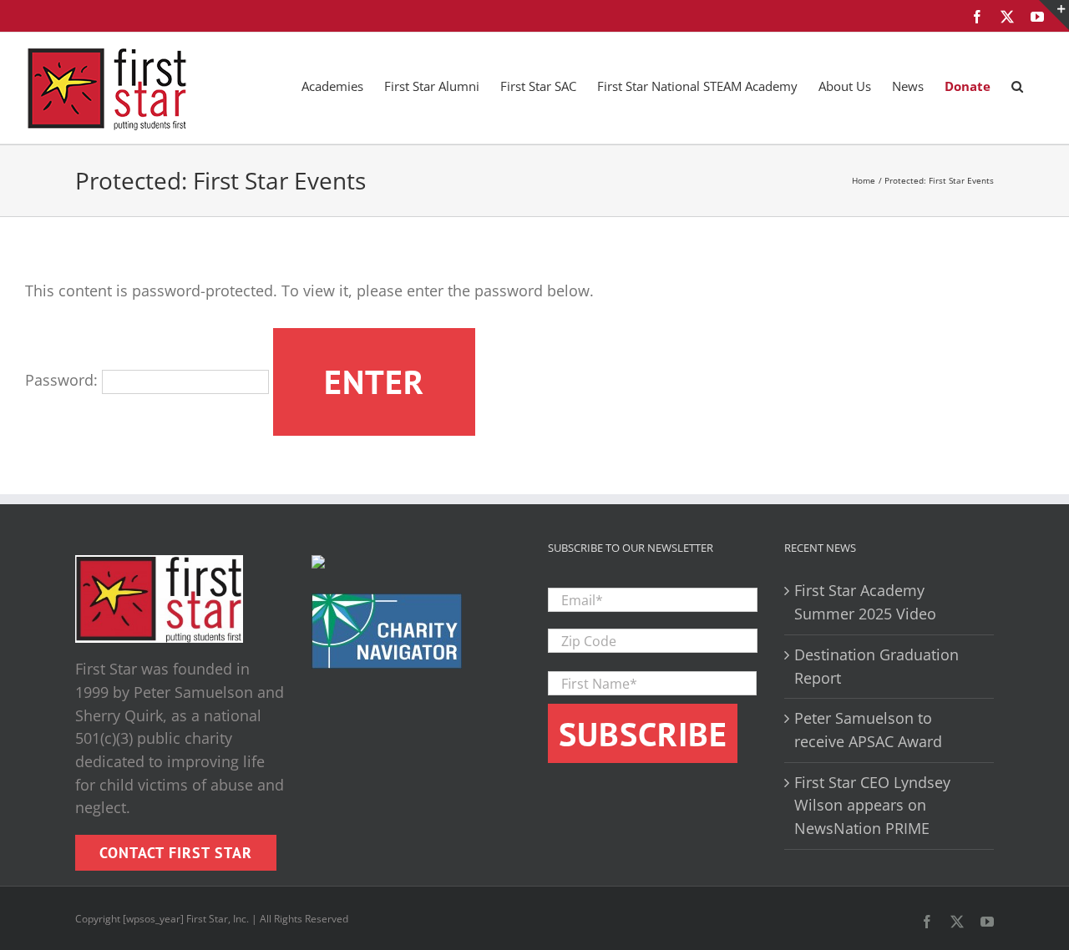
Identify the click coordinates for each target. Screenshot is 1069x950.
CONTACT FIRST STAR (175, 853)
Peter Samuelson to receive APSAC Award (868, 729)
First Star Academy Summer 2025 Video (865, 602)
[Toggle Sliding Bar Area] (1054, 15)
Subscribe (643, 733)
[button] (1017, 85)
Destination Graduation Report (876, 666)
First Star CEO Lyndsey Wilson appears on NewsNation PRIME (872, 805)
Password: (63, 380)
